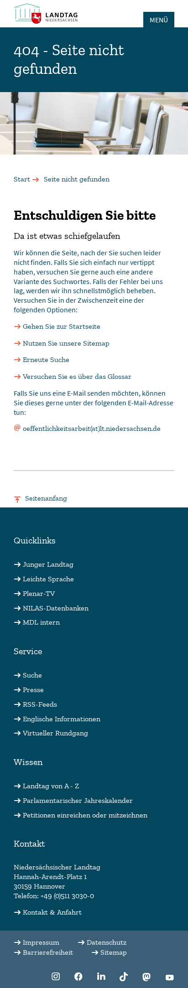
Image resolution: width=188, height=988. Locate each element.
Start (22, 179)
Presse (33, 689)
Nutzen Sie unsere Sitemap (66, 343)
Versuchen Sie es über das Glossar (77, 376)
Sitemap (113, 952)
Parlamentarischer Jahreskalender (78, 800)
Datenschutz (106, 942)
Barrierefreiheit (48, 952)
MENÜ (159, 19)
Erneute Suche (46, 359)
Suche (32, 675)
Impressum (41, 942)
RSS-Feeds (40, 704)
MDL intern (41, 622)
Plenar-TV (39, 593)
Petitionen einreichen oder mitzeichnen (85, 815)
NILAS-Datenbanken (56, 608)
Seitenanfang (46, 498)
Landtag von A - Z (51, 785)
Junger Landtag (48, 564)
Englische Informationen (61, 718)
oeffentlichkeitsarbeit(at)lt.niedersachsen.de (92, 428)
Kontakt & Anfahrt (52, 912)
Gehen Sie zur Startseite (61, 326)
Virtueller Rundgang (55, 733)
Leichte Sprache (48, 578)
